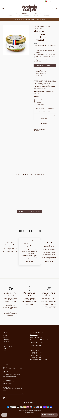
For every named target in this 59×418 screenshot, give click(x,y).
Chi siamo (5, 335)
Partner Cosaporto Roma (36, 337)
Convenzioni (6, 339)
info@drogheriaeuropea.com (48, 301)
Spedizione (43, 45)
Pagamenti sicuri (45, 111)
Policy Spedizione (7, 341)
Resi (44, 115)
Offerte (14, 13)
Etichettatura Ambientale (8, 353)
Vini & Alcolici (41, 13)
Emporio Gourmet (26, 13)
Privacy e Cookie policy (8, 346)
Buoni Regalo (47, 16)
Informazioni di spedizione (45, 108)
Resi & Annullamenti (8, 350)
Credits (4, 348)
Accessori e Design (14, 16)
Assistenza (44, 118)
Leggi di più (14, 251)
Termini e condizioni (8, 344)
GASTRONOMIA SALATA (43, 26)
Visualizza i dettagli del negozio (43, 75)
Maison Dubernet (39, 28)
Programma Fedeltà (31, 16)
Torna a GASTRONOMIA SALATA (30, 211)
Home (35, 26)
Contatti (5, 337)
